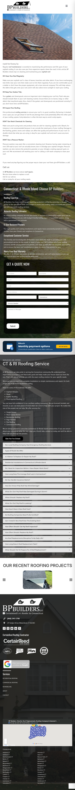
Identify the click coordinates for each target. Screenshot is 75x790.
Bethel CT (6, 761)
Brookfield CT (7, 770)
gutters (8, 96)
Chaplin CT (6, 776)
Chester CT (6, 779)
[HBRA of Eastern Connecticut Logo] (19, 647)
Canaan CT (41, 772)
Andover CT (6, 752)
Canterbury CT (42, 774)
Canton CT (6, 774)
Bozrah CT (41, 763)
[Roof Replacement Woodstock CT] (37, 572)
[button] (37, 445)
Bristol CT (41, 768)
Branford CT (6, 765)
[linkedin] (15, 628)
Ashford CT (6, 755)
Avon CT (40, 755)
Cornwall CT (41, 783)
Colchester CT (7, 781)
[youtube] (11, 628)
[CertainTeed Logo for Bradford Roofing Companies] (16, 639)
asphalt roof (46, 72)
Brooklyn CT (41, 770)
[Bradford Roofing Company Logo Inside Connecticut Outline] (31, 647)
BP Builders (9, 172)
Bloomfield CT (7, 763)
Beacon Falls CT (42, 757)
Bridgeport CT (42, 765)
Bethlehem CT (42, 761)
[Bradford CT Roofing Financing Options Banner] (37, 342)
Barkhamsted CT (8, 757)
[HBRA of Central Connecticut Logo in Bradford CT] (7, 647)
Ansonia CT (41, 752)
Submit (12, 326)
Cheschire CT (42, 776)
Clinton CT (41, 779)
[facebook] (4, 628)
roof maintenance (15, 67)
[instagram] (8, 628)
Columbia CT (7, 783)
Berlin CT (5, 759)
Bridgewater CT (7, 768)
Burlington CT (7, 772)
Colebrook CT (42, 781)
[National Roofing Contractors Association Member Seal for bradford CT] (44, 647)
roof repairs (29, 172)
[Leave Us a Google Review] (16, 660)
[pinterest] (19, 628)
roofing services (21, 112)
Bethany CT (41, 759)
